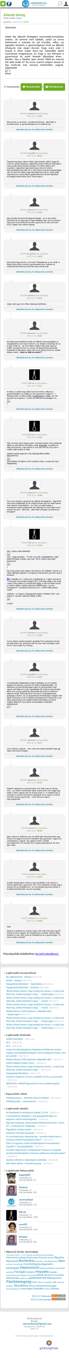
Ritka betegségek (45, 1282)
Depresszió (29, 1267)
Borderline (26, 1261)
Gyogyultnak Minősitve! (17, 984)
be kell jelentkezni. (47, 953)
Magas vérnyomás (28, 1275)
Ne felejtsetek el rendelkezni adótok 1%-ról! (27, 1112)
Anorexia (42, 1257)
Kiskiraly (34, 987)
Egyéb (19, 18)
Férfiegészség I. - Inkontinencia (21, 1101)
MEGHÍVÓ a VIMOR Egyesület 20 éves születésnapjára (32, 1083)
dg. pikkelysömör (14, 977)
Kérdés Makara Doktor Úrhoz (20, 1063)
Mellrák (40, 1275)
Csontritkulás (18, 1264)
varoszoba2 (26, 1199)
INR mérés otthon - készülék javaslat (23, 1163)
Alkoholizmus (12, 1257)
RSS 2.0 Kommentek (41, 1299)
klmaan (27, 977)
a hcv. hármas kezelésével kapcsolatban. (37, 1255)
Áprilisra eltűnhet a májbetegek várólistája (26, 1160)
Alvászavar (32, 1257)
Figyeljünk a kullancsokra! (18, 1129)
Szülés (47, 1289)
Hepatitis (42, 1271)
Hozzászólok (32, 86)
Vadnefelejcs (36, 984)
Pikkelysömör (54, 1278)
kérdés (9, 980)
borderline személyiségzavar (46, 1261)
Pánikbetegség (18, 1281)
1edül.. (17, 1255)
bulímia (9, 1264)
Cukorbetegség (32, 1264)
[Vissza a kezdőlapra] (34, 3)
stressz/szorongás (46, 1285)
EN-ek (31, 383)
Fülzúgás (20, 1271)
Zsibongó (54, 1288)
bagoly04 (24, 1174)
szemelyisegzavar (13, 1289)
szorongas (27, 1288)
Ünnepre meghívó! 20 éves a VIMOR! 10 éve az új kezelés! (34, 1077)
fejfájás (51, 1268)
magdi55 (31, 153)
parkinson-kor (38, 1277)
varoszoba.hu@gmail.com (37, 1323)
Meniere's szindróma (54, 1275)
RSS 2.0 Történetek (41, 1296)
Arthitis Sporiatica (14, 1039)
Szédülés (38, 1288)
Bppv (62, 1260)
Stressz (32, 1286)
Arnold (31, 918)
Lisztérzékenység (13, 1275)
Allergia (23, 1258)
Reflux (35, 1282)
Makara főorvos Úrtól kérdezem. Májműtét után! (28, 1011)
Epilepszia (43, 1268)
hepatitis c (53, 1272)
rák (54, 1282)
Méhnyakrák (12, 1278)
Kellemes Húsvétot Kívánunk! (20, 1133)
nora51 (44, 1001)
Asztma (51, 1258)
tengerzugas (47, 994)
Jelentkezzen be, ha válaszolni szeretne (34, 129)
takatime (7, 22)
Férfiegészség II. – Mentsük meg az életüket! (27, 1098)
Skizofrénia (21, 1285)
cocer (31, 874)
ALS (8, 1042)
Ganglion (30, 1272)
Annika (31, 828)
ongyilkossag (24, 1278)
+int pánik (10, 1255)
